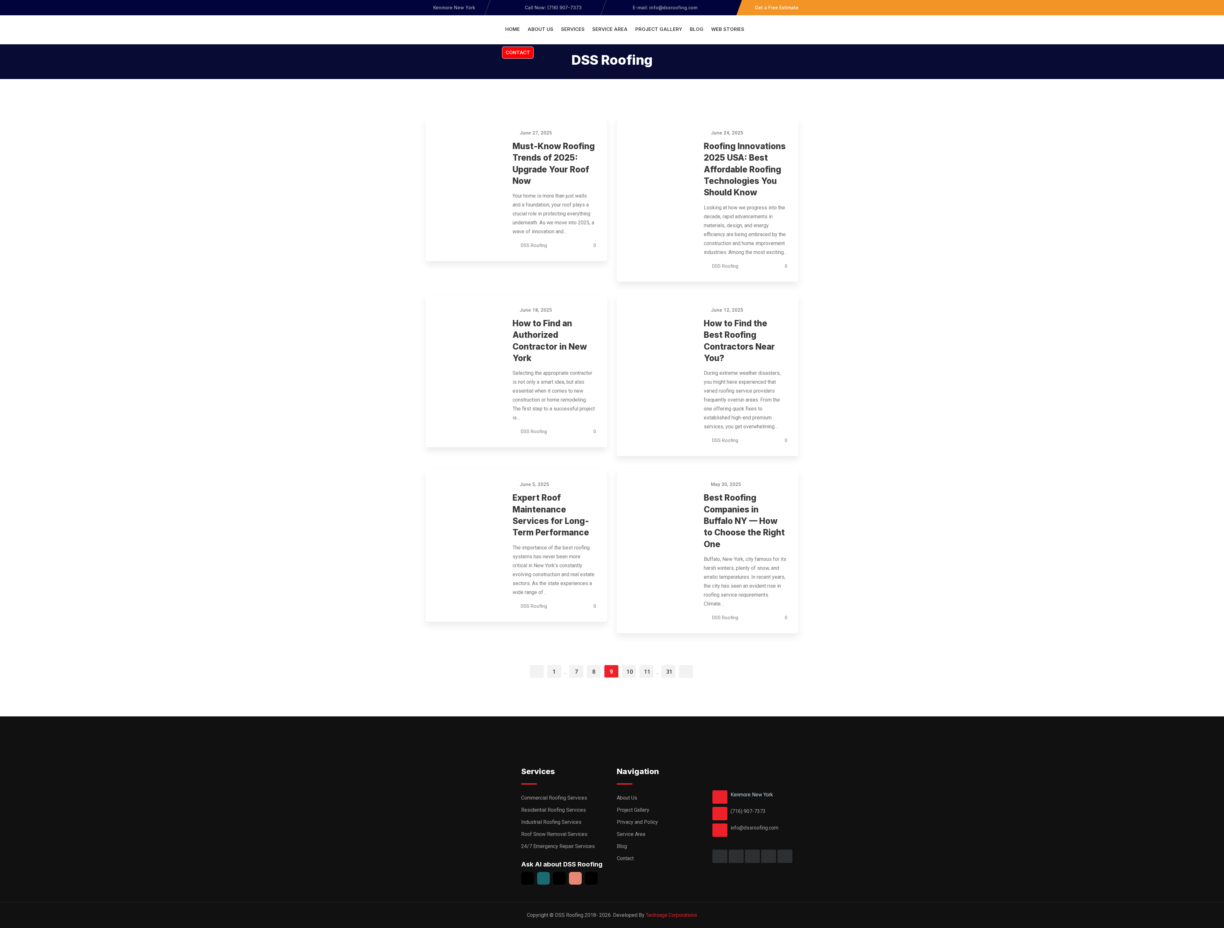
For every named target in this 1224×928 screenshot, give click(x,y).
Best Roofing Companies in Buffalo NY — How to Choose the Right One (744, 521)
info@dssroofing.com (754, 828)
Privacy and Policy (637, 822)
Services (573, 29)
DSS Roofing (534, 245)
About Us (540, 29)
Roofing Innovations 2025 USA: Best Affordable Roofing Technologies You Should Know (745, 169)
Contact (518, 52)
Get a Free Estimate (776, 7)
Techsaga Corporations (671, 915)
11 (647, 671)
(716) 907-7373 (748, 811)
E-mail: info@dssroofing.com (664, 7)
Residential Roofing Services (553, 810)
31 (669, 671)
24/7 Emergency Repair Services (558, 846)
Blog (696, 29)
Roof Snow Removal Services (554, 834)
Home (512, 29)
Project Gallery (658, 29)
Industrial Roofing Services (551, 822)
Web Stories (727, 29)
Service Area (610, 29)
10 (630, 671)
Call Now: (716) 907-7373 (553, 7)
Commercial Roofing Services (554, 798)
